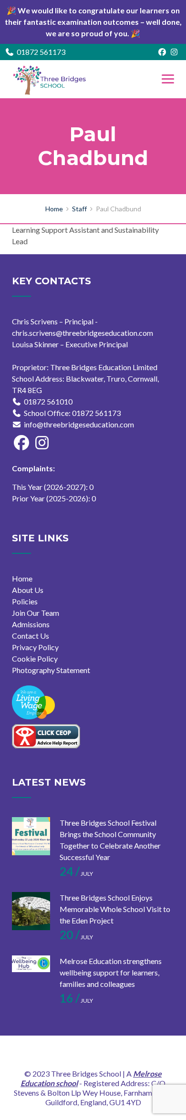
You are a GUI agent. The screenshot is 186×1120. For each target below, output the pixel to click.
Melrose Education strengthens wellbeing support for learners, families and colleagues (111, 972)
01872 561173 (41, 51)
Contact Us (30, 635)
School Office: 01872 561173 (72, 412)
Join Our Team (35, 612)
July (76, 873)
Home (22, 578)
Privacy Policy (35, 647)
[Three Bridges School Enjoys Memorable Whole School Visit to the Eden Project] (31, 911)
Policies (25, 601)
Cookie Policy (35, 658)
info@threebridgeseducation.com (79, 424)
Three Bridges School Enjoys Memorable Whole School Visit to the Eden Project (115, 909)
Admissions (31, 624)
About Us (27, 589)
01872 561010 (48, 401)
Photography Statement (51, 669)
